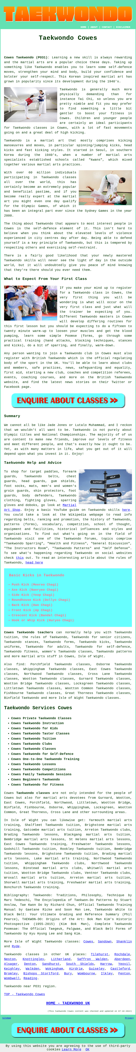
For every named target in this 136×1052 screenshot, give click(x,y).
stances (125, 340)
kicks (9, 150)
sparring (58, 345)
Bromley (11, 973)
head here (34, 562)
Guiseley (96, 969)
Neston (10, 959)
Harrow (106, 964)
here (126, 510)
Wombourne (86, 973)
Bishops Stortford (40, 973)
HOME (83, 27)
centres (51, 238)
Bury (68, 973)
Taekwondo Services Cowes (38, 708)
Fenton (124, 973)
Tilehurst (99, 954)
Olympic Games (35, 206)
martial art (112, 76)
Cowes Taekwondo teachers (28, 632)
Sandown (105, 941)
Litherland (60, 959)
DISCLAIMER (123, 27)
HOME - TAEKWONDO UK (68, 1003)
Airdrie (76, 969)
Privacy (129, 1018)
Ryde (16, 946)
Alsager (11, 964)
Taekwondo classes (30, 128)
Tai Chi (85, 99)
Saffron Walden (92, 959)
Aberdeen (122, 959)
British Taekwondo (49, 358)
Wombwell (12, 978)
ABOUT (94, 27)
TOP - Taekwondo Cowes (24, 994)
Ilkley (107, 973)
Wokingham (54, 969)
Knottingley (33, 959)
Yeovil (124, 964)
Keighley (12, 969)
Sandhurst (51, 964)
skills (30, 260)
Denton (30, 964)
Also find (14, 664)
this (20, 558)
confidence (114, 72)
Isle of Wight (90, 656)
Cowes (88, 941)
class (87, 307)
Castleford (120, 969)
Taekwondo (43, 67)
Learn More (71, 1049)
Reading (30, 978)
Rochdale (122, 954)
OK (87, 1049)
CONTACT (107, 27)
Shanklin (124, 941)
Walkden (32, 969)
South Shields (80, 964)
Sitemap (6, 1018)
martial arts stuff (39, 656)
